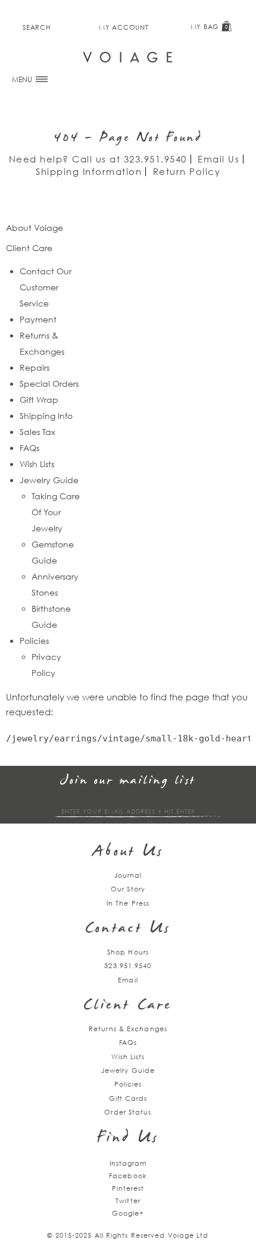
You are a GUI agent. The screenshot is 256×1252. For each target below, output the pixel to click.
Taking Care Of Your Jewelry (56, 512)
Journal (128, 875)
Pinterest (128, 1188)
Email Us (218, 159)
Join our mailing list (128, 781)
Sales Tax (37, 432)
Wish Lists (37, 464)
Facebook (128, 1175)
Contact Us (128, 929)
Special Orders (49, 383)
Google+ (128, 1213)
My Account (123, 27)
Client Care (127, 1006)
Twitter (128, 1200)
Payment (38, 319)
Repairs (34, 367)
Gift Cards (128, 1098)
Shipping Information (89, 171)
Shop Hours (128, 952)
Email (128, 980)
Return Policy (187, 171)
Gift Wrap (39, 400)
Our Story (128, 889)
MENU (23, 79)
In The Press (128, 903)
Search (37, 27)
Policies (34, 641)
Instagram (128, 1163)
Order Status (127, 1112)
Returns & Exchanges (128, 1028)
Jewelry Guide (49, 480)
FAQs (29, 448)
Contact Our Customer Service (45, 287)
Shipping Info (46, 416)
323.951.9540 (155, 159)
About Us (128, 852)
